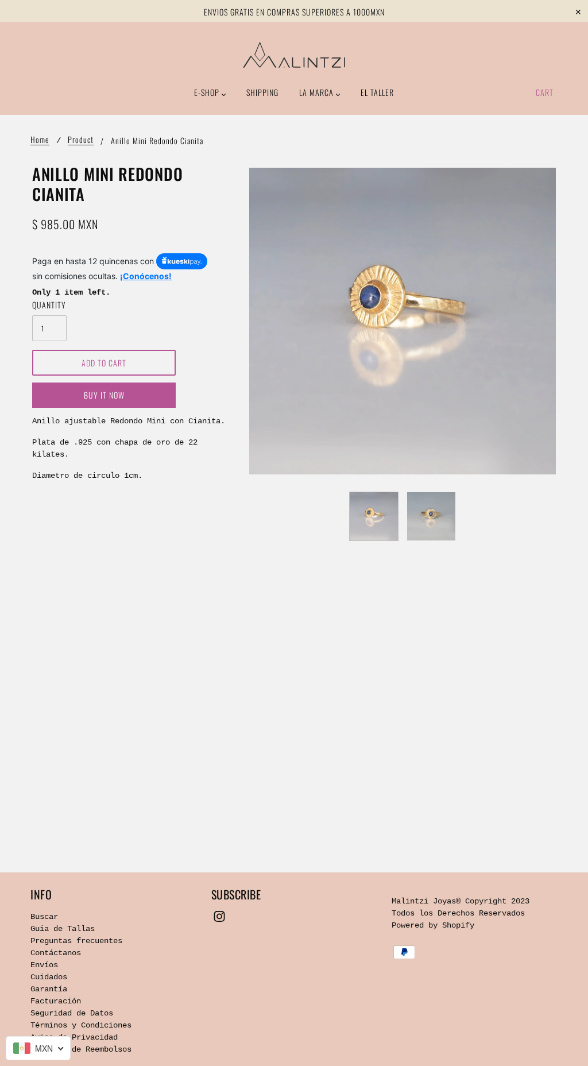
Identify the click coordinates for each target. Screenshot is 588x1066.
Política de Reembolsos (80, 1049)
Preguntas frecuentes (76, 940)
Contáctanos (55, 952)
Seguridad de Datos (71, 1013)
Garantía (48, 989)
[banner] (294, 55)
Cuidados (48, 977)
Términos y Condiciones (80, 1025)
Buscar (44, 916)
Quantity (49, 305)
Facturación (55, 1001)
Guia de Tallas (62, 928)
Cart (545, 92)
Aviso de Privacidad (74, 1037)
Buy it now (104, 395)
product (81, 140)
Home (39, 140)
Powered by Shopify (433, 925)
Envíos (44, 965)
